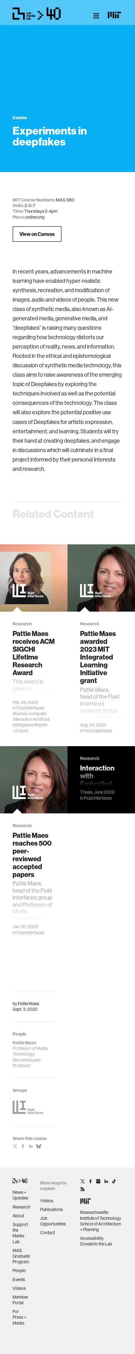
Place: (19, 217)
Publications (51, 1209)
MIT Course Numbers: (34, 200)
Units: (18, 205)
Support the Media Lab (20, 1233)
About (18, 1216)
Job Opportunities (53, 1221)
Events (19, 1279)
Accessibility (92, 1238)
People (19, 1270)
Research (21, 1207)
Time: (18, 211)
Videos (19, 1288)
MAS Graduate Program (21, 1256)
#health (40, 725)
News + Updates (20, 1195)
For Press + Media (19, 1317)
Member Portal (20, 1300)
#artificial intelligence (31, 722)
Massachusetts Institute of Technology (100, 1215)
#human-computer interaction (30, 716)
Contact (47, 1232)
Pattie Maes (28, 1003)
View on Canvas (37, 234)
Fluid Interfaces (30, 708)
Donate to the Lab (96, 1244)
